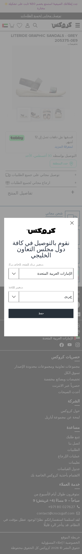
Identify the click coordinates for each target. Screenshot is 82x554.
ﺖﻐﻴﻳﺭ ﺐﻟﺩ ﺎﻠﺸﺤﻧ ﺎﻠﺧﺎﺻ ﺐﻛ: (26, 264)
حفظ (41, 313)
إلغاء (41, 326)
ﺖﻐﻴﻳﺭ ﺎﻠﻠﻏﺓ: (16, 287)
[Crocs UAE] (41, 230)
